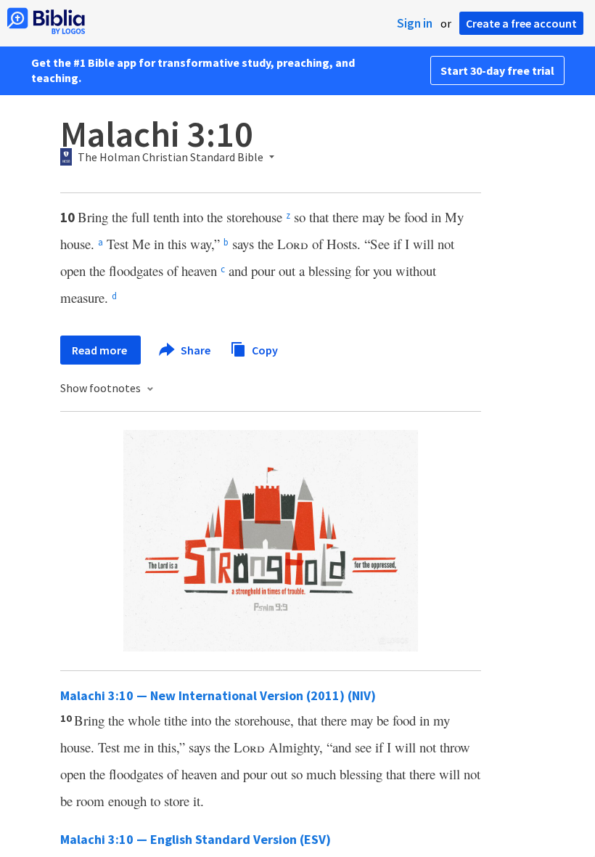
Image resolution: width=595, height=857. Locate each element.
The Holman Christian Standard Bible (170, 157)
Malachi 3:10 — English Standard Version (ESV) (195, 839)
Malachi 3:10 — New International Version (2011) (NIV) (218, 695)
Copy (264, 349)
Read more (100, 350)
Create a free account (521, 23)
